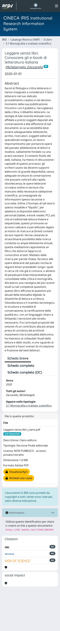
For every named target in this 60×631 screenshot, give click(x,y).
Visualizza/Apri (18, 472)
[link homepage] (9, 6)
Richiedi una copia (20, 478)
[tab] (47, 372)
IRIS (4, 39)
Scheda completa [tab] (21, 365)
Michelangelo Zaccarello (24, 67)
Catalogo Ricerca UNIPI (25, 39)
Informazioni (16, 512)
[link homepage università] (36, 6)
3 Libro (47, 39)
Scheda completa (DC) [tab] (25, 372)
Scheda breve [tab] (17, 358)
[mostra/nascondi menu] (56, 6)
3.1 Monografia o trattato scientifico (28, 43)
